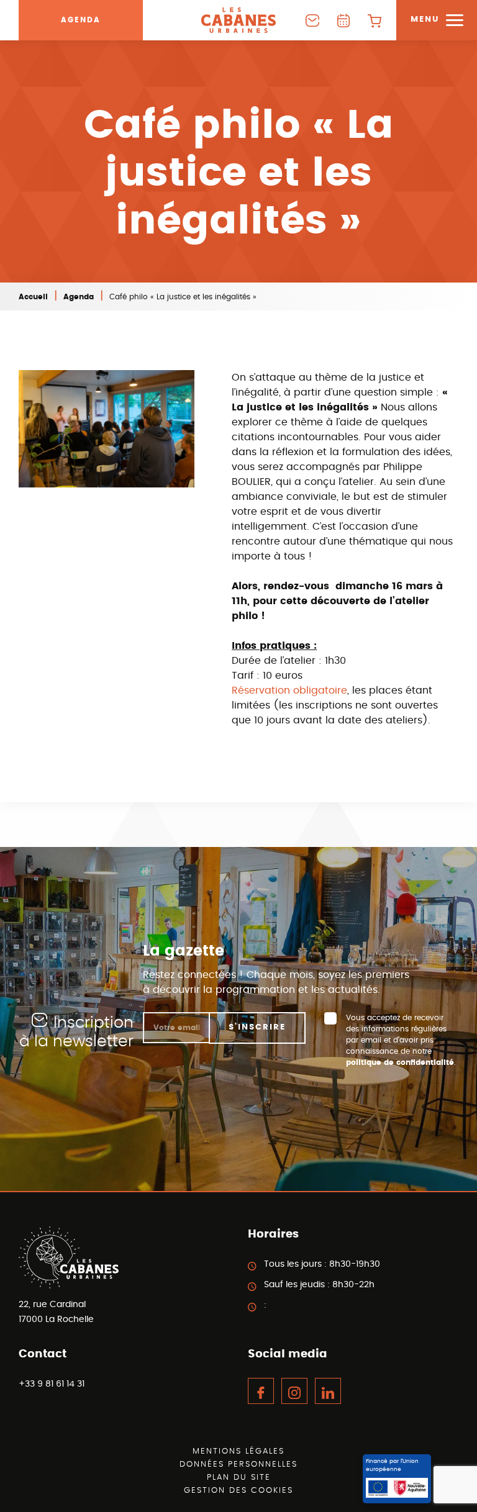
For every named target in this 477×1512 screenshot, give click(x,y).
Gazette (343, 20)
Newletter (312, 20)
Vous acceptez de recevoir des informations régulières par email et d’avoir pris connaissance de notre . (401, 1040)
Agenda (81, 20)
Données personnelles (238, 1464)
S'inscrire (257, 1027)
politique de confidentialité (400, 1062)
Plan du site (239, 1478)
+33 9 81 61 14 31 (51, 1384)
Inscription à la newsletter (76, 1032)
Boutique (374, 20)
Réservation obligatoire (289, 690)
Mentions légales (238, 1451)
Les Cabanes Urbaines (238, 20)
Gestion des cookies (238, 1491)
